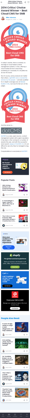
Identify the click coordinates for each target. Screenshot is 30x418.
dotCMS (3, 136)
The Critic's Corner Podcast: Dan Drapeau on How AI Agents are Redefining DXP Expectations (7, 379)
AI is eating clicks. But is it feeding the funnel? (7, 342)
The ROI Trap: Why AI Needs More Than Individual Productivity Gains (7, 393)
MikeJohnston (11, 17)
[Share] (25, 2)
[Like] (28, 2)
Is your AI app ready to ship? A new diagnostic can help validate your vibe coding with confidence (8, 330)
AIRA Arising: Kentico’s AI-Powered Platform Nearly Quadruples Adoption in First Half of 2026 (8, 189)
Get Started (7, 172)
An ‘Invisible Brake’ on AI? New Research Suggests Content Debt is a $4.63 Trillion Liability (7, 361)
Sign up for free (8, 247)
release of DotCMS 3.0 (16, 144)
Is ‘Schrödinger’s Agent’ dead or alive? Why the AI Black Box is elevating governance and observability (8, 205)
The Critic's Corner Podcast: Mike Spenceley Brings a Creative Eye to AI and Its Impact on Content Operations (8, 221)
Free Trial (15, 267)
